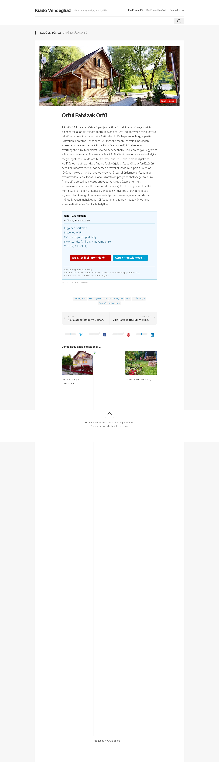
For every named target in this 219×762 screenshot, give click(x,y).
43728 (73, 282)
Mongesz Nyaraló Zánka (107, 740)
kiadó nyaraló (80, 298)
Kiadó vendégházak (156, 10)
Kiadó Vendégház (53, 10)
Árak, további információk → (90, 257)
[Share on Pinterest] (121, 335)
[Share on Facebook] (98, 335)
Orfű (128, 298)
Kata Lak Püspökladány (138, 379)
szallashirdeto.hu (113, 426)
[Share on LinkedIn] (145, 335)
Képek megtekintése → (130, 257)
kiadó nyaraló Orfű (98, 298)
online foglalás (116, 298)
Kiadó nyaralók (135, 10)
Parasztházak (177, 10)
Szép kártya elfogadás (109, 303)
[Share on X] (74, 335)
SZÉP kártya (139, 298)
